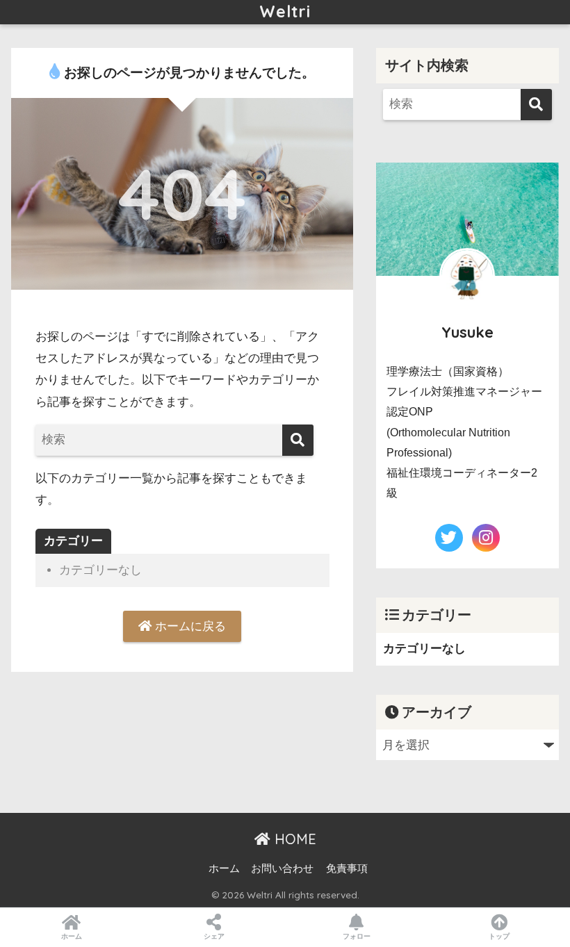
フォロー (356, 936)
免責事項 (347, 868)
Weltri (285, 11)
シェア (214, 936)
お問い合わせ (282, 868)
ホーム (224, 868)
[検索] (298, 440)
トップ (499, 936)
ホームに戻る (189, 626)
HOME (293, 839)
